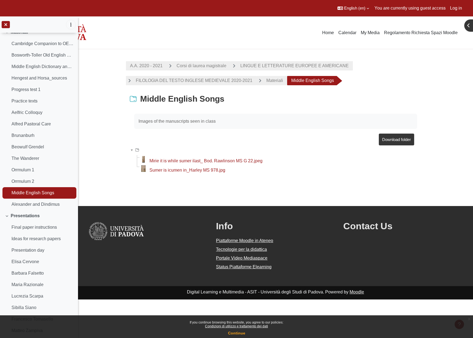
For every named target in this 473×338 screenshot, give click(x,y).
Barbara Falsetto (27, 273)
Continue (236, 333)
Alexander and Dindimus (35, 204)
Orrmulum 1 (22, 169)
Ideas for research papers (36, 238)
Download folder (396, 139)
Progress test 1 (26, 89)
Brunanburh (22, 135)
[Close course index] (5, 24)
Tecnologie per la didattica (241, 249)
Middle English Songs (32, 192)
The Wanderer (25, 158)
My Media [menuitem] (370, 32)
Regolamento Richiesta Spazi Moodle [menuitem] (421, 32)
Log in (456, 8)
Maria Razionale (27, 284)
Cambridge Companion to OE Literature (42, 43)
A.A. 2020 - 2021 (146, 65)
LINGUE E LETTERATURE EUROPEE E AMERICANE (294, 65)
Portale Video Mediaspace (241, 258)
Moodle (357, 292)
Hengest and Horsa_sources (39, 78)
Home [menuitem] (328, 32)
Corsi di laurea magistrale (201, 65)
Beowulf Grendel (27, 147)
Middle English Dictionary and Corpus (42, 66)
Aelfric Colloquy (26, 112)
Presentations (25, 215)
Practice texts (24, 101)
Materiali (274, 80)
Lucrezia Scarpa (27, 296)
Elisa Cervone (25, 261)
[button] (353, 8)
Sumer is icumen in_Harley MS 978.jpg (187, 170)
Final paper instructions (34, 227)
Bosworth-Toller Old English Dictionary (42, 55)
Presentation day (27, 250)
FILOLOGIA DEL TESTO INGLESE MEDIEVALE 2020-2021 (194, 80)
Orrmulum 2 (22, 181)
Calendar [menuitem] (347, 32)
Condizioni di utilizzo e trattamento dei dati (236, 326)
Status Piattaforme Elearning (244, 266)
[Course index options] (71, 25)
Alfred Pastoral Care (31, 124)
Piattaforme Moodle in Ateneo (244, 240)
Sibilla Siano (23, 307)
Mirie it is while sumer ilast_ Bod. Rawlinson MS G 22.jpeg (206, 160)
